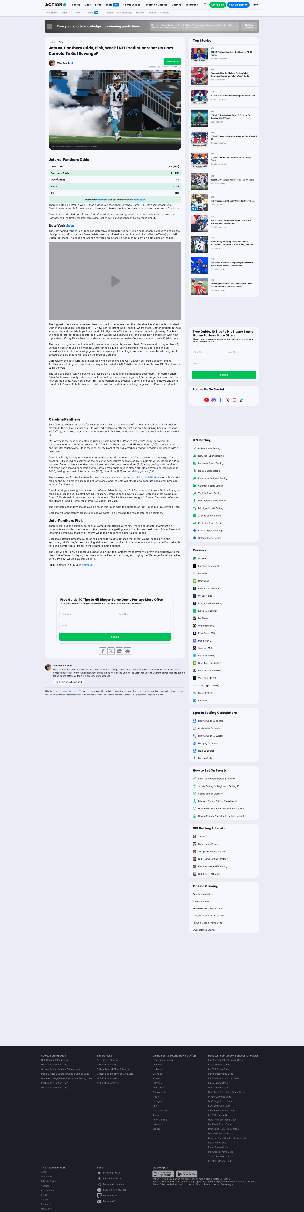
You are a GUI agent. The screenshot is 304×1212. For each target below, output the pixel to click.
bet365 (202, 558)
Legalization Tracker (162, 1060)
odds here (139, 199)
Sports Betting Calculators (215, 713)
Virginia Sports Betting (209, 493)
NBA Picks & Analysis (108, 1064)
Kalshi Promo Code (218, 1083)
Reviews (199, 550)
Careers (45, 1185)
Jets (70, 225)
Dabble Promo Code (218, 1133)
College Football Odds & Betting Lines (60, 1069)
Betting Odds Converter (210, 735)
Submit (115, 636)
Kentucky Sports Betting (210, 523)
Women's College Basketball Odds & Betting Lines (66, 1078)
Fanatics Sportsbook (209, 566)
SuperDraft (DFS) (207, 693)
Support (45, 1199)
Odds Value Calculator (209, 728)
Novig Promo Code (218, 1087)
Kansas (156, 1115)
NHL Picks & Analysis (108, 1083)
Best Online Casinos (203, 894)
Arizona (156, 1078)
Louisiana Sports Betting (210, 463)
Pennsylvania (159, 1092)
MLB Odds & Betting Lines (54, 1083)
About (44, 1172)
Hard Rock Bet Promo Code (222, 1119)
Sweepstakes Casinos (204, 929)
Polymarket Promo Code (220, 1073)
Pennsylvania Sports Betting (212, 478)
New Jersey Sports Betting (212, 500)
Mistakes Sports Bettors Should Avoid (217, 801)
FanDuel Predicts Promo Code (223, 1078)
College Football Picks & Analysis (113, 1069)
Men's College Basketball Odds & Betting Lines (65, 1073)
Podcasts (46, 1204)
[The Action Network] (55, 4)
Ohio (154, 1105)
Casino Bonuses (201, 901)
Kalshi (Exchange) (207, 610)
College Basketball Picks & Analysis (115, 1073)
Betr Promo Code (217, 1142)
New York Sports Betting (211, 455)
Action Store (47, 1190)
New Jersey (158, 1087)
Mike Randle (63, 63)
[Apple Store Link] (163, 1173)
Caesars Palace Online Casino (208, 915)
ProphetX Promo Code (219, 1096)
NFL (61, 42)
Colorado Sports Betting (210, 485)
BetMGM (202, 573)
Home (52, 42)
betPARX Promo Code (219, 1115)
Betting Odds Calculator (210, 720)
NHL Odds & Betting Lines (54, 1087)
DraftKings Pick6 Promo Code (223, 1128)
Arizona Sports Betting (210, 515)
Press (44, 1194)
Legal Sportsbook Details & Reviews (216, 778)
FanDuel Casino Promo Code (207, 922)
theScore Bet (205, 595)
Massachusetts (160, 1110)
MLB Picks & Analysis (108, 1078)
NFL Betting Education (210, 828)
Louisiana (157, 1069)
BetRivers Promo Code (219, 1124)
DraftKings (101, 199)
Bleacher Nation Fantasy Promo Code (227, 1138)
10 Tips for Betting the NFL (212, 851)
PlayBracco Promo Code (220, 1151)
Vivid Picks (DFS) (207, 678)
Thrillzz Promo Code (218, 1156)
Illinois (155, 1096)
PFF (93, 327)
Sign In (255, 4)
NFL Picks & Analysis (107, 1060)
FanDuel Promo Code (219, 1105)
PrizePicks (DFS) (206, 633)
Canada (156, 1128)
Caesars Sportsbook (208, 588)
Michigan (157, 1101)
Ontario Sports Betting (209, 538)
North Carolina (159, 1119)
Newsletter (46, 1208)
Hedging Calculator (208, 743)
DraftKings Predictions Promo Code (226, 1092)
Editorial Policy (48, 1181)
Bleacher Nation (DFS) (209, 670)
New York (157, 1064)
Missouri (156, 1124)
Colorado (157, 1083)
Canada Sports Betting (210, 530)
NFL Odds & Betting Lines (54, 1060)
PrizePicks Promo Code (220, 1161)
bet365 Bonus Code (218, 1069)
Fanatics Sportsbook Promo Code (225, 1060)
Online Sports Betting (209, 448)
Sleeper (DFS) (205, 648)
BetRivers (203, 618)
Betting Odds (205, 758)
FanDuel (202, 700)
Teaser (201, 836)
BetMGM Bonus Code (219, 1064)
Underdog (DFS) (206, 625)
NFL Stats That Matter (209, 873)
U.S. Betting (202, 440)
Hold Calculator (206, 750)
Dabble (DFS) (205, 640)
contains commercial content (66, 691)
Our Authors (47, 1176)
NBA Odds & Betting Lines (54, 1064)
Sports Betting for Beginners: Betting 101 (219, 786)
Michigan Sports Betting (210, 508)
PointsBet (87, 564)
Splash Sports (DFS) (208, 685)
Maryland (157, 1073)
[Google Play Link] (186, 1173)
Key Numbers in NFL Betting (213, 866)
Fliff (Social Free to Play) (210, 603)
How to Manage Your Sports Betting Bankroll (221, 816)
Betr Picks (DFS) (206, 655)
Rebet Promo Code (218, 1147)
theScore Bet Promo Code (221, 1110)
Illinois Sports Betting (209, 470)
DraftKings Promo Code (220, 1101)
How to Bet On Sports (210, 770)
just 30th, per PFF (141, 477)
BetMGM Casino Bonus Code (207, 908)
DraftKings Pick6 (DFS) (210, 663)
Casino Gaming (205, 886)
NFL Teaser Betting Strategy (213, 859)
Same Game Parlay (208, 844)
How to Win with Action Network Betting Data (221, 808)
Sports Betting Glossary (210, 793)
